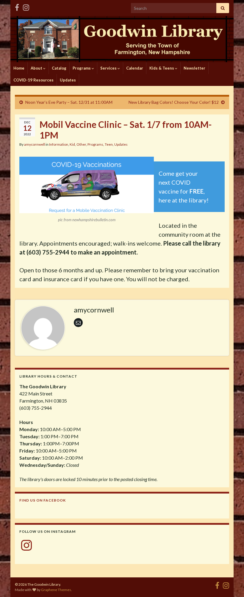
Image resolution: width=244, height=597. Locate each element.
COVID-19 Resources (33, 80)
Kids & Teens (162, 68)
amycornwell (34, 144)
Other (81, 144)
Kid (72, 144)
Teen (109, 144)
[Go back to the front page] (122, 39)
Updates (68, 80)
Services (109, 68)
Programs (82, 68)
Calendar (134, 68)
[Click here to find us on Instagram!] (26, 6)
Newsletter (194, 68)
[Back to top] (230, 583)
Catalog (59, 68)
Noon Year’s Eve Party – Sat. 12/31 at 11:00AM (68, 102)
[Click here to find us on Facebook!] (17, 6)
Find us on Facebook (42, 500)
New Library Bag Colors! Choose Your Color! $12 (174, 102)
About (37, 68)
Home (18, 68)
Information (58, 144)
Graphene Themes (56, 589)
